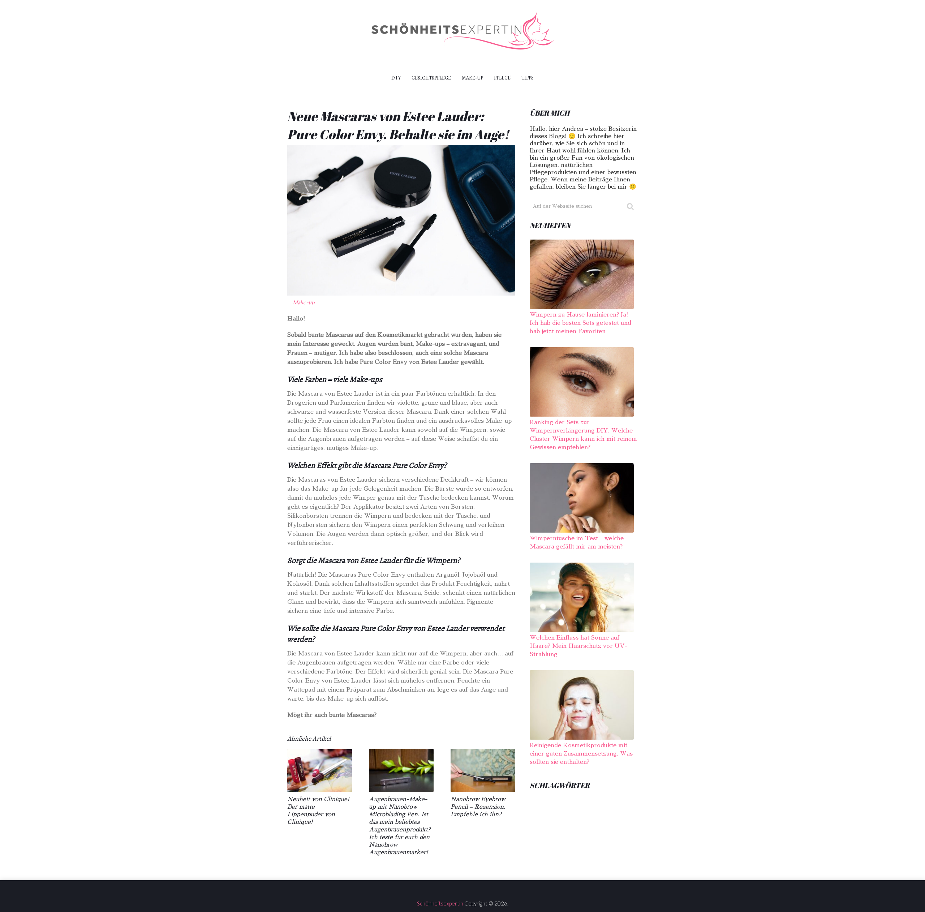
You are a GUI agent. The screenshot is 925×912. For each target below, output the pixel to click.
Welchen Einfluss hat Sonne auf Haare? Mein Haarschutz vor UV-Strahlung (579, 646)
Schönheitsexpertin (440, 903)
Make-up (472, 77)
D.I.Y (396, 77)
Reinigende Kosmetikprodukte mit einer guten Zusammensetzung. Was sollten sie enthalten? (581, 754)
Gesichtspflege (431, 77)
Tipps (527, 77)
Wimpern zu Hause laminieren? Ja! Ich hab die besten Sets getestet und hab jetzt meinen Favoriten (580, 323)
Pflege (502, 77)
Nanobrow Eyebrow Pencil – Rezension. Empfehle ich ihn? (478, 806)
